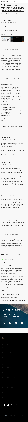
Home (2, 294)
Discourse (9, 300)
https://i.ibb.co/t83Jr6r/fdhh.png (8, 199)
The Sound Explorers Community (8, 1)
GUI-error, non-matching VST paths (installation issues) (12, 8)
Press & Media (5, 394)
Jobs (3, 389)
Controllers (5, 347)
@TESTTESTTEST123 (8, 83)
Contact (4, 397)
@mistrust (3, 98)
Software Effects (6, 354)
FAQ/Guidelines (15, 294)
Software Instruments (7, 352)
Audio (3, 349)
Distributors (5, 374)
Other (3, 357)
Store (3, 364)
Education (4, 392)
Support (4, 369)
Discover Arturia (6, 384)
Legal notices (13, 415)
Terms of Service (5, 297)
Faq (3, 372)
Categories (7, 294)
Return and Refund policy (8, 377)
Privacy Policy (13, 297)
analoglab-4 (3, 14)
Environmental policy (7, 387)
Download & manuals (7, 367)
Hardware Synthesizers (7, 344)
